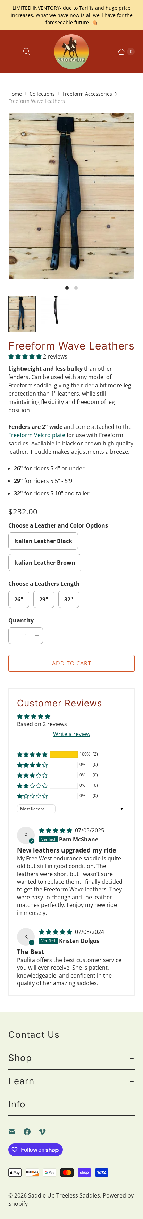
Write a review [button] (71, 734)
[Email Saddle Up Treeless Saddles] (16, 1131)
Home (15, 93)
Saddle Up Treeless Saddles (64, 1195)
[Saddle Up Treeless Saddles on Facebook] (31, 1131)
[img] (56, 830)
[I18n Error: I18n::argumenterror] (22, 314)
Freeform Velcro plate (36, 435)
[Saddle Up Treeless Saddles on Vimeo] (46, 1131)
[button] (25, 356)
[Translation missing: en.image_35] (55, 310)
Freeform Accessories (87, 93)
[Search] (26, 51)
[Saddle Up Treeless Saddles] (71, 51)
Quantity (21, 620)
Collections (42, 93)
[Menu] (12, 51)
